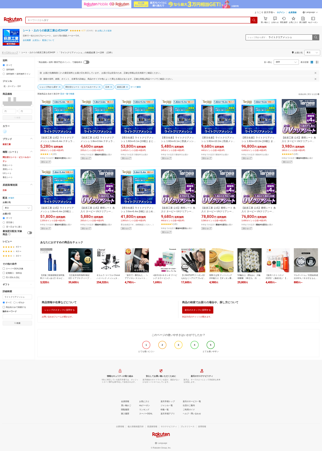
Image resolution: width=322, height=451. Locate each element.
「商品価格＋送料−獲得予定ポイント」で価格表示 (59, 62)
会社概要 (27, 40)
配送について (48, 40)
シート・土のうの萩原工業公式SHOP (45, 30)
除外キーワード (10, 311)
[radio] (4, 65)
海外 (12, 198)
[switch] (29, 232)
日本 (5, 190)
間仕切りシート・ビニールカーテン (17, 159)
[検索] (254, 20)
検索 (18, 117)
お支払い (37, 40)
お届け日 (7, 214)
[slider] (3, 105)
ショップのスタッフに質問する (59, 310)
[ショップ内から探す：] (315, 37)
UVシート (7, 173)
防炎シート (8, 165)
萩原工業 (7, 144)
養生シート (8, 177)
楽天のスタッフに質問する (198, 310)
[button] (310, 13)
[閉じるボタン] (315, 73)
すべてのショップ (10, 52)
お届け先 (7, 202)
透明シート (8, 169)
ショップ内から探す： (258, 37)
